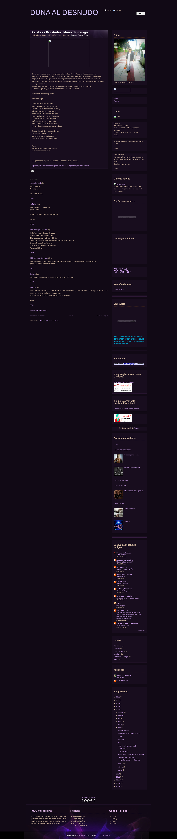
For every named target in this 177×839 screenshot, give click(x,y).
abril (119, 728)
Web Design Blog (79, 821)
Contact (114, 823)
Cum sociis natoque (80, 826)
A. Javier (33, 204)
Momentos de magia (121, 657)
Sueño (120, 743)
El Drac (119, 603)
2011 (118, 780)
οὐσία (120, 737)
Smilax (32, 274)
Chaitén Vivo (121, 582)
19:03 (32, 198)
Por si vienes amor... (122, 480)
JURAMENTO (120, 576)
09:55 (32, 224)
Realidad (121, 740)
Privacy (114, 819)
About (114, 821)
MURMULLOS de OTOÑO (124, 569)
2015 (118, 706)
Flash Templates (78, 819)
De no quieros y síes (123, 625)
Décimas (117, 649)
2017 (118, 700)
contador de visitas (88, 798)
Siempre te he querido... (123, 450)
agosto (120, 715)
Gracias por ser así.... (131, 455)
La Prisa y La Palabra (124, 589)
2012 (118, 777)
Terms (114, 816)
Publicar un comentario (38, 311)
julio (119, 718)
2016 (118, 703)
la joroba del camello (124, 574)
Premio (86, 35)
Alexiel (82, 835)
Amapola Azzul (35, 183)
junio (119, 721)
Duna (116, 98)
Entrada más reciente (37, 316)
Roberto (116, 101)
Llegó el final (120, 677)
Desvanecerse (121, 567)
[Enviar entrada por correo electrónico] (32, 171)
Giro (116, 445)
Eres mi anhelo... (121, 486)
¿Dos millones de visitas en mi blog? (127, 598)
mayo (120, 725)
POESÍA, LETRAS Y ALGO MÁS (127, 623)
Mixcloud (125, 344)
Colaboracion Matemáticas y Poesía (126, 409)
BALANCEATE (121, 555)
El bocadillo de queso (123, 591)
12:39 (32, 282)
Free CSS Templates (102, 835)
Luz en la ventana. (122, 583)
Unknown (33, 287)
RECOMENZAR (122, 610)
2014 (118, 709)
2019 (118, 697)
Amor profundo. (129, 509)
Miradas (116, 654)
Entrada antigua (102, 316)
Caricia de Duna (122, 681)
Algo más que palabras (124, 560)
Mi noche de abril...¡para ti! (133, 491)
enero (120, 770)
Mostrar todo (141, 630)
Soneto (116, 659)
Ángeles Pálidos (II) (124, 730)
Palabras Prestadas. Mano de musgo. (60, 32)
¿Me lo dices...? (120, 503)
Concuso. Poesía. (77, 35)
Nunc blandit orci (79, 823)
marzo (120, 764)
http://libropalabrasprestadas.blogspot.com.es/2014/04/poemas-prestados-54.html (60, 166)
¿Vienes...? (128, 521)
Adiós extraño (120, 605)
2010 (118, 783)
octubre (120, 712)
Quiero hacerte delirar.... (132, 468)
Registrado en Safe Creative (124, 382)
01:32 (32, 268)
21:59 (32, 252)
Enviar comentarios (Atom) (49, 320)
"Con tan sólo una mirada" (124, 562)
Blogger (136, 428)
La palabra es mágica (124, 596)
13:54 (32, 305)
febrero (120, 767)
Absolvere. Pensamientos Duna (129, 734)
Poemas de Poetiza (123, 553)
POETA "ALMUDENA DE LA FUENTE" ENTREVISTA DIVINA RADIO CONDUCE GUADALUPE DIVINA (129, 339)
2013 (118, 774)
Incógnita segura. (124, 751)
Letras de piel (118, 651)
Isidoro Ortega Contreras (39, 230)
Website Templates (79, 816)
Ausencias (117, 646)
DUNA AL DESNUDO (122, 271)
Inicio (71, 316)
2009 (118, 786)
